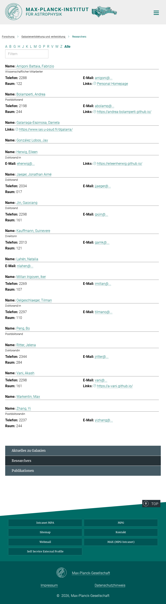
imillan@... (103, 284)
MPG (121, 522)
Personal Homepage (112, 84)
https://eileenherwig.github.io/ (119, 164)
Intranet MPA (45, 522)
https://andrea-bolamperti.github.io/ (124, 112)
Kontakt (121, 532)
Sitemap (45, 532)
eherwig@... (26, 164)
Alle (67, 46)
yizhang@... (104, 420)
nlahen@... (25, 266)
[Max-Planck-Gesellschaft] (64, 573)
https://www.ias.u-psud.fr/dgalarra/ (46, 129)
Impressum (49, 585)
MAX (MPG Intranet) (120, 542)
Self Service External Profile (45, 551)
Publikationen (23, 471)
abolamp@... (104, 106)
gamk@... (102, 242)
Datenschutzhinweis (110, 585)
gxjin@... (101, 214)
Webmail (45, 542)
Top (154, 504)
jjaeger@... (103, 186)
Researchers (21, 461)
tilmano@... (103, 312)
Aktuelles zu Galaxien (29, 451)
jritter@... (102, 357)
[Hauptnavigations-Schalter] (156, 12)
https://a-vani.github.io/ (115, 386)
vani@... (101, 380)
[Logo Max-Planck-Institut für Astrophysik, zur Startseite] (75, 11)
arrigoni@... (103, 78)
